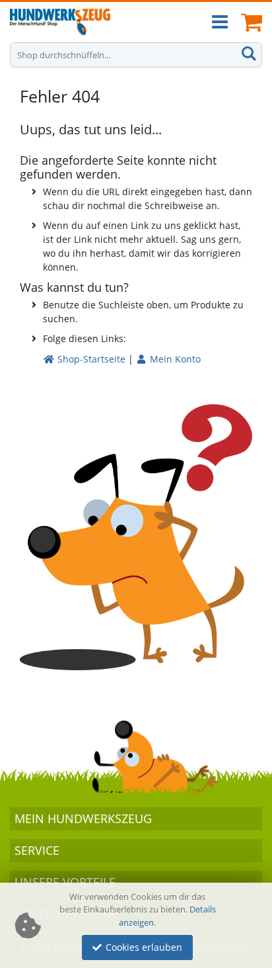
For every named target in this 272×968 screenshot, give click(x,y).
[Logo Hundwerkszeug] (60, 22)
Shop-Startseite (90, 359)
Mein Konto (174, 359)
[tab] (136, 818)
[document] (138, 926)
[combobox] (136, 54)
